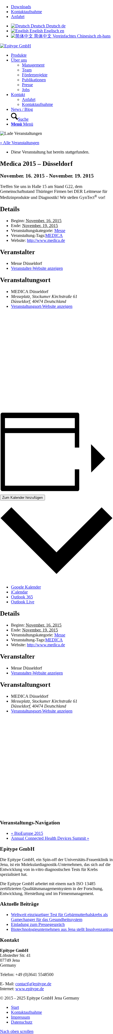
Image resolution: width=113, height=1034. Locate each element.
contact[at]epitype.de (33, 983)
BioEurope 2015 (27, 833)
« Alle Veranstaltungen (19, 142)
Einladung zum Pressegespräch (38, 924)
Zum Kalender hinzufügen (22, 498)
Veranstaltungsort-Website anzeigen (41, 306)
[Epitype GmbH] (15, 46)
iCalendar (19, 592)
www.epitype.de (29, 988)
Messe (59, 230)
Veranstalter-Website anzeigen (37, 268)
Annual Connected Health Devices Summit (50, 838)
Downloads (21, 6)
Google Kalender (26, 587)
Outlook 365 (22, 597)
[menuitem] (62, 6)
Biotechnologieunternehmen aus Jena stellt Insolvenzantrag (62, 929)
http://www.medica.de (46, 240)
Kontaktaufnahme (26, 11)
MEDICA (54, 235)
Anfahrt (17, 16)
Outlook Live (22, 601)
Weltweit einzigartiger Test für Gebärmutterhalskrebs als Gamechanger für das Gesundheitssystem (59, 917)
